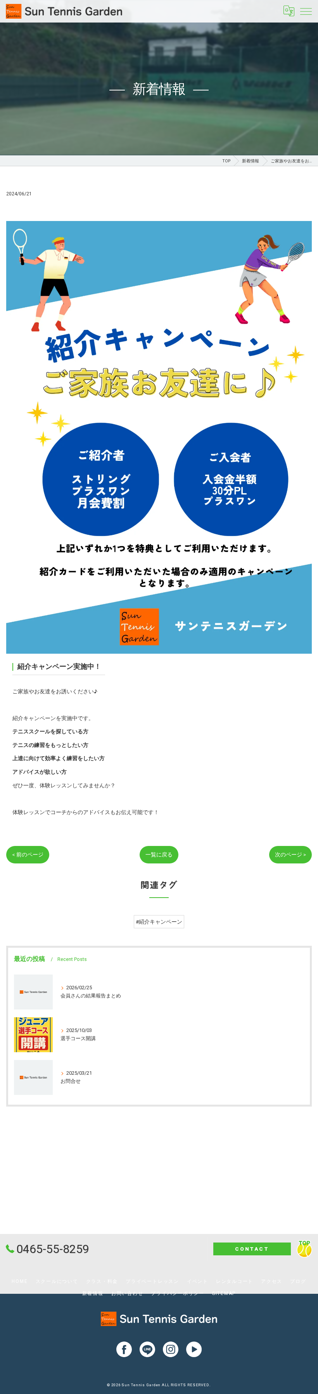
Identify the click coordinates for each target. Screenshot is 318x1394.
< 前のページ (27, 854)
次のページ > (290, 854)
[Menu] (306, 10)
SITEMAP (224, 1293)
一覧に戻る (159, 854)
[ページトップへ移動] (304, 1249)
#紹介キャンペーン (159, 922)
